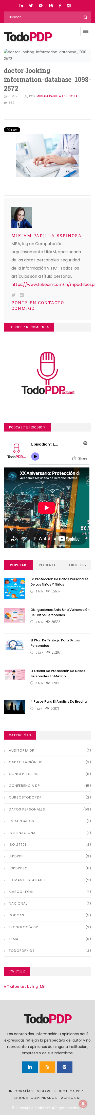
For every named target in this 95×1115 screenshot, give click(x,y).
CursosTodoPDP (25, 797)
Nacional (18, 903)
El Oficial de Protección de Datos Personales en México (57, 673)
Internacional (23, 832)
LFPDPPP (16, 856)
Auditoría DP (21, 750)
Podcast (17, 915)
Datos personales (27, 809)
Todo (28, 37)
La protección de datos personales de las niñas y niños (59, 582)
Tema (13, 938)
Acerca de (71, 1097)
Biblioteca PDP (68, 1091)
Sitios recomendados (35, 1097)
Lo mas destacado (27, 880)
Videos (43, 1091)
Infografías (21, 1091)
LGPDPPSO (18, 868)
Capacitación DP (26, 762)
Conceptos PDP (24, 773)
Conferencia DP (24, 785)
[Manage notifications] (83, 1104)
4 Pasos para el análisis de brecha (58, 701)
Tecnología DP (23, 927)
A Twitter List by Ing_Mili (24, 986)
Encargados (21, 821)
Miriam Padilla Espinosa (57, 96)
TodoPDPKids (22, 950)
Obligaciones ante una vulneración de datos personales (59, 612)
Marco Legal (21, 891)
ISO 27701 (17, 844)
